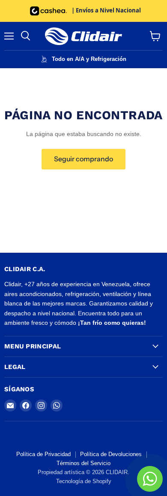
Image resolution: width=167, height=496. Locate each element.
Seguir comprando (83, 159)
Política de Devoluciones (111, 454)
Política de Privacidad (43, 454)
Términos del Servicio (83, 463)
